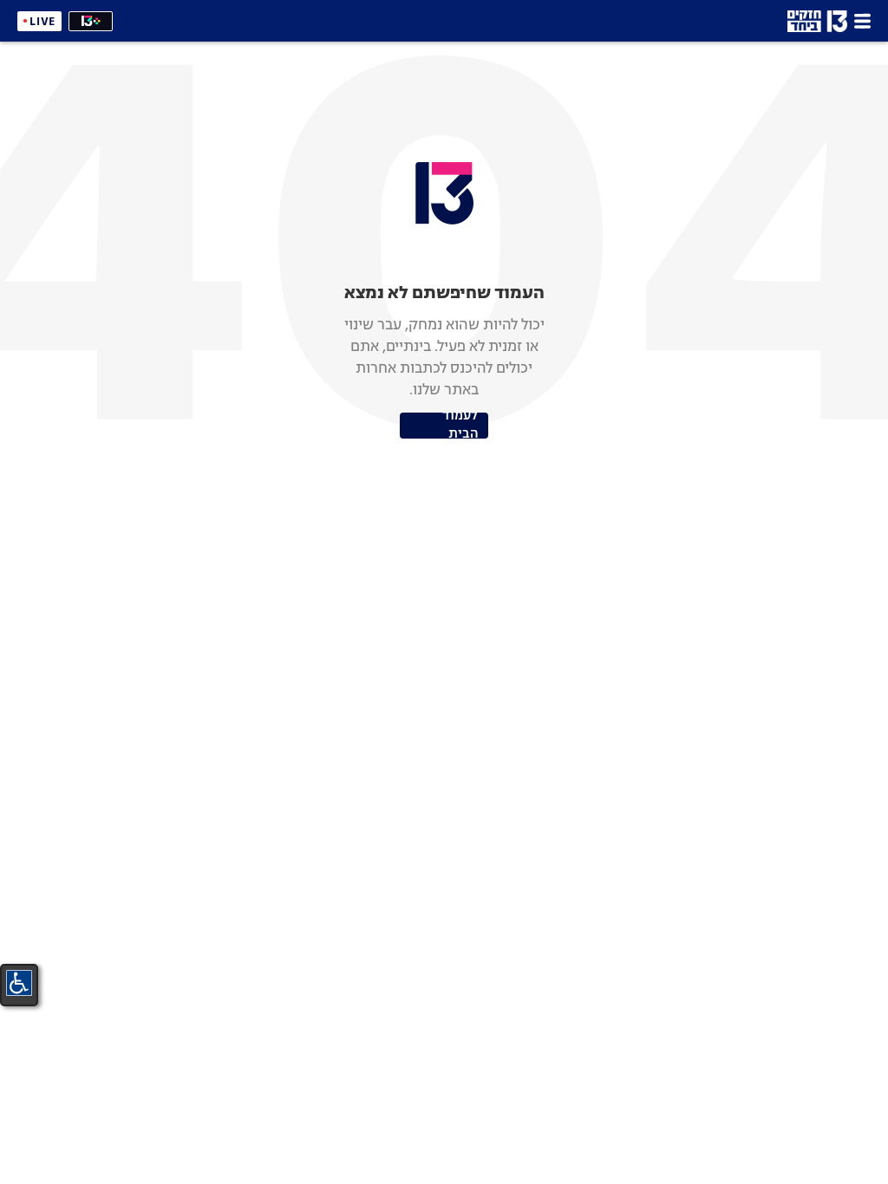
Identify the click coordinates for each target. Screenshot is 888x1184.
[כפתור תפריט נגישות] (19, 983)
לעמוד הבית (460, 426)
